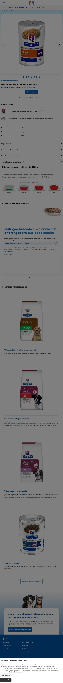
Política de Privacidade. (15, 672)
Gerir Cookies (6, 675)
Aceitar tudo (5, 680)
